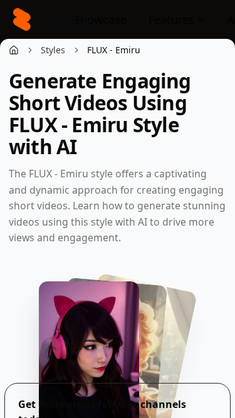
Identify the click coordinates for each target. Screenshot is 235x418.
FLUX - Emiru (113, 50)
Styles (53, 50)
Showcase (100, 19)
